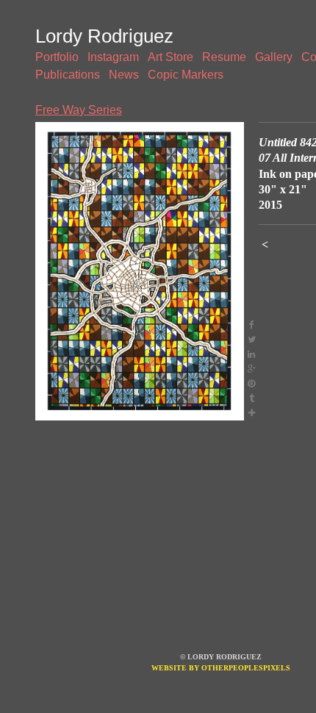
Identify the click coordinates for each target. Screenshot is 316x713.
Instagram (113, 57)
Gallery (273, 57)
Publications (67, 74)
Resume (224, 57)
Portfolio (57, 57)
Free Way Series (78, 110)
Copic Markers (185, 74)
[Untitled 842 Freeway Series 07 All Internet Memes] (139, 271)
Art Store (170, 57)
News (124, 74)
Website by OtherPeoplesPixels (220, 668)
